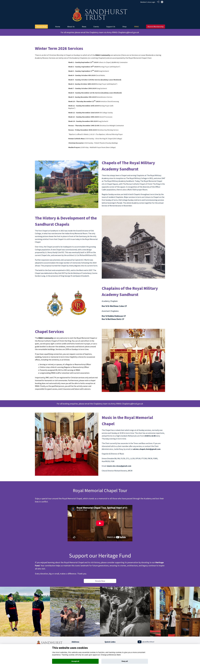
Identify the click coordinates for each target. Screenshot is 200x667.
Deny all (125, 661)
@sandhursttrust (148, 642)
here (119, 655)
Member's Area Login (147, 2)
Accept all (75, 661)
